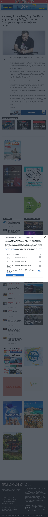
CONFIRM (15, 275)
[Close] (45, 237)
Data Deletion (17, 279)
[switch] (39, 257)
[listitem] (24, 254)
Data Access (24, 279)
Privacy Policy (31, 279)
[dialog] (24, 258)
